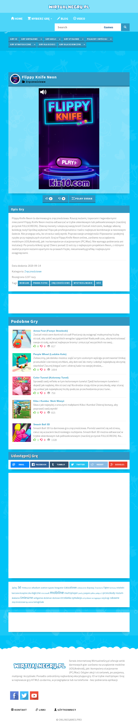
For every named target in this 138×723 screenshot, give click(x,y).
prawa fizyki (40, 283)
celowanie (81, 587)
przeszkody (109, 593)
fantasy (112, 587)
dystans (99, 587)
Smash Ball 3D (41, 424)
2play (14, 587)
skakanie (16, 598)
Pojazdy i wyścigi (97, 39)
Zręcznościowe (35, 81)
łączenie (29, 602)
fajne (106, 587)
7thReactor (26, 587)
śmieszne (26, 598)
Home (18, 19)
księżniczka (25, 593)
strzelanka (65, 597)
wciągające (96, 598)
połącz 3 (99, 593)
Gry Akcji (50, 39)
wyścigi (105, 597)
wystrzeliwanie (83, 283)
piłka (93, 593)
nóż (98, 283)
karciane (16, 593)
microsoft (45, 593)
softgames (38, 598)
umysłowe (86, 598)
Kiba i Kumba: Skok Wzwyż (48, 401)
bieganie (59, 587)
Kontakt (20, 709)
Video (80, 19)
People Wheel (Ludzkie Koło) (49, 354)
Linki (42, 709)
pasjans (86, 593)
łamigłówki (38, 602)
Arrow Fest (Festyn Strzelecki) (50, 330)
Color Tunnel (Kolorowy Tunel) (50, 377)
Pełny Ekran (83, 198)
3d (19, 587)
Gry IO (13, 39)
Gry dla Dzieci (47, 44)
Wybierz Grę (40, 19)
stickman (48, 598)
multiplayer (71, 593)
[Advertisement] (69, 61)
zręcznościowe (60, 283)
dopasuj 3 (91, 587)
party (80, 593)
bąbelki (51, 587)
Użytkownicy (66, 709)
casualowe (70, 587)
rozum (119, 593)
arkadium (35, 587)
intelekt (120, 587)
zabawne (114, 597)
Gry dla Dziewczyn (70, 44)
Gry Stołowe (71, 39)
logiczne (36, 593)
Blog (64, 19)
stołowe (56, 598)
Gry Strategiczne (20, 44)
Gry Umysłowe (29, 39)
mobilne (24, 283)
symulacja (77, 597)
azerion (44, 587)
